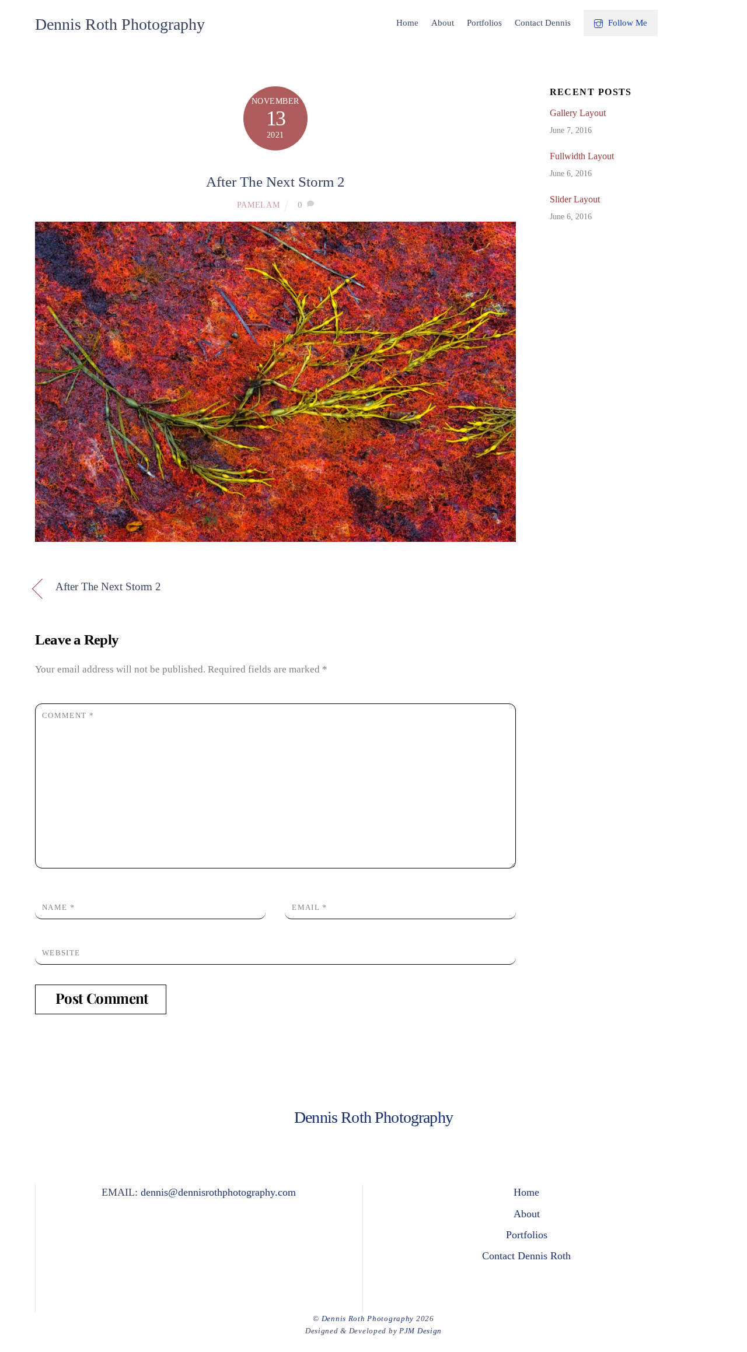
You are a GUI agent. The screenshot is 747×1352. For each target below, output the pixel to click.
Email (309, 907)
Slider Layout (575, 199)
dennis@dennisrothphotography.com (218, 1192)
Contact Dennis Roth (526, 1256)
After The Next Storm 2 (275, 182)
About (442, 22)
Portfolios (484, 22)
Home (407, 22)
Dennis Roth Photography (368, 1318)
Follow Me (626, 22)
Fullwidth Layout (582, 156)
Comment (68, 715)
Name (58, 907)
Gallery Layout (578, 113)
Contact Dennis (543, 22)
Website (61, 952)
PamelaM (258, 205)
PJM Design (420, 1330)
